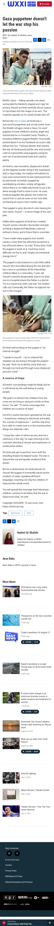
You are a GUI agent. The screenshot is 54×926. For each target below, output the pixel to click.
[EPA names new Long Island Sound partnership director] (11, 591)
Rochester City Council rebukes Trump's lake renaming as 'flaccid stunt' (36, 724)
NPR (29, 513)
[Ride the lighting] (11, 777)
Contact (8, 865)
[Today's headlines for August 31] (11, 636)
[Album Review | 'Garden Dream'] (11, 794)
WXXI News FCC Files (13, 876)
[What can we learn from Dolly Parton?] (11, 743)
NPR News (15, 513)
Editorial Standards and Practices (19, 882)
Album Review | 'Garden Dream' (35, 790)
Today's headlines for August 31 (35, 632)
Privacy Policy (11, 871)
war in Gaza (20, 121)
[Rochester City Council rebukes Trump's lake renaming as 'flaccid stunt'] (11, 726)
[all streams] (50, 922)
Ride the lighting (28, 773)
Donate (45, 4)
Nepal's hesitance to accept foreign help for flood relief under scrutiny (36, 667)
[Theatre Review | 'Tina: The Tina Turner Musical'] (11, 811)
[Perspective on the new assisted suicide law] (11, 620)
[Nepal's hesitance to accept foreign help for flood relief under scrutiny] (11, 668)
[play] (4, 922)
